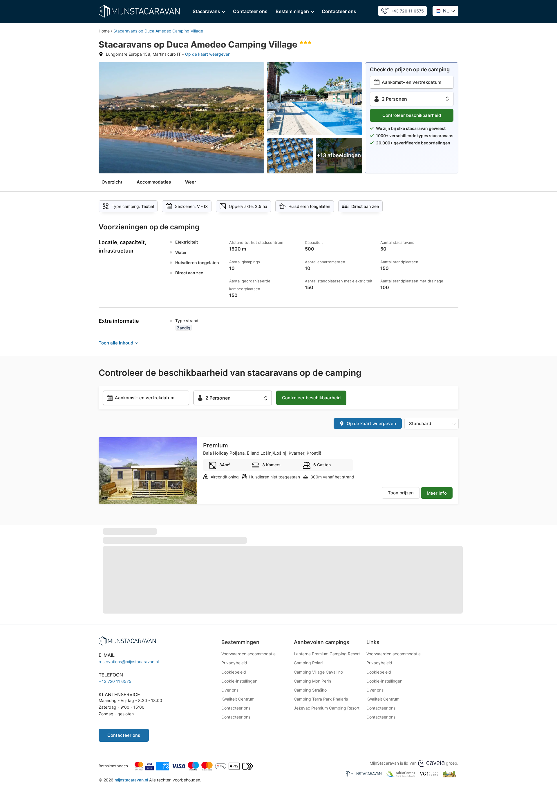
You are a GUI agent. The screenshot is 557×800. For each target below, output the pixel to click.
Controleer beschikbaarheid (411, 115)
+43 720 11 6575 (407, 10)
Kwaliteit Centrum (237, 698)
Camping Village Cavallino (318, 672)
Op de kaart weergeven (207, 54)
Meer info (437, 493)
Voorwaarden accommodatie (248, 653)
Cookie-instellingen (239, 681)
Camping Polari (308, 662)
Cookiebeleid (233, 672)
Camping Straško (310, 689)
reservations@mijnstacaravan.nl (129, 661)
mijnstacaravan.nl (131, 779)
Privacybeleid (234, 662)
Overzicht (112, 182)
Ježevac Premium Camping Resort (326, 707)
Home (104, 30)
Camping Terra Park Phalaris (321, 698)
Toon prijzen (401, 493)
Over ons (229, 689)
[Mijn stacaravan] (139, 11)
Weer (190, 182)
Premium (215, 445)
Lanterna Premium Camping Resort (327, 653)
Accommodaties (154, 182)
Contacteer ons (250, 11)
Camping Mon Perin (312, 681)
